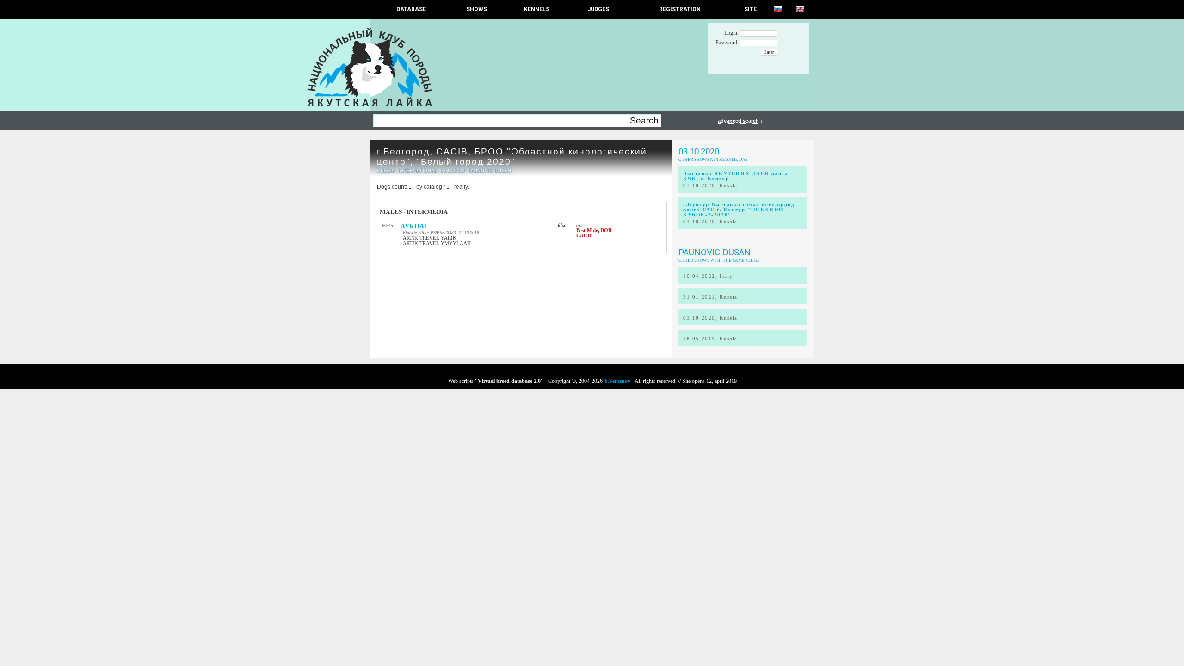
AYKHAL (414, 226)
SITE (750, 9)
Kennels (536, 9)
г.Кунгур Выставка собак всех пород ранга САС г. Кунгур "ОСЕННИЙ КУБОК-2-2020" (739, 209)
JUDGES (598, 9)
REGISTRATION (680, 9)
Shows (476, 9)
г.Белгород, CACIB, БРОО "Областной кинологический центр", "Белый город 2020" (512, 156)
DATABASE (411, 9)
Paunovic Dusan (714, 252)
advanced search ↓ (740, 120)
